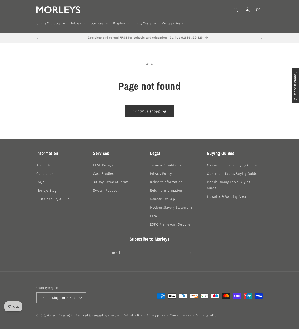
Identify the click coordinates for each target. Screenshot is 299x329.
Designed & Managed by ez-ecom (97, 315)
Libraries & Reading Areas (227, 196)
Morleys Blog (46, 190)
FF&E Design (103, 165)
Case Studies (103, 173)
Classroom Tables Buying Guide (232, 173)
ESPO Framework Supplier (171, 224)
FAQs (40, 182)
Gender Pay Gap (162, 199)
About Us (43, 165)
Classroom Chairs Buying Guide (232, 165)
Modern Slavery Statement (171, 207)
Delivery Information (166, 182)
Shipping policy (206, 315)
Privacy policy (156, 315)
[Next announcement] (262, 38)
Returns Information (166, 190)
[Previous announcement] (37, 38)
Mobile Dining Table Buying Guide (229, 185)
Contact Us (45, 173)
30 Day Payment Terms (111, 182)
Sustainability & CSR (52, 199)
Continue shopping (149, 111)
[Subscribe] (189, 253)
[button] (50, 23)
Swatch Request (106, 190)
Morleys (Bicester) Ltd (61, 315)
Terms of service (180, 315)
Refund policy (133, 315)
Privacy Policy (161, 173)
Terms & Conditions (165, 165)
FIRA (153, 216)
